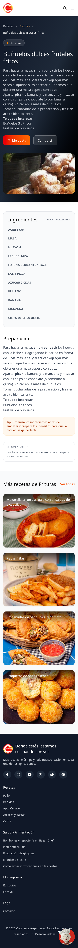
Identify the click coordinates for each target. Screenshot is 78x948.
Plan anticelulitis (14, 847)
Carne (7, 821)
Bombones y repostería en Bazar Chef (28, 840)
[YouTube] (30, 775)
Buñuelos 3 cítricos (17, 123)
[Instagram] (18, 775)
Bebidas (8, 802)
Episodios (9, 885)
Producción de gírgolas (18, 853)
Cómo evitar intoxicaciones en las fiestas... (31, 866)
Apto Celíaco (11, 808)
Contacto (9, 911)
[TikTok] (52, 775)
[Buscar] (65, 8)
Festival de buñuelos (18, 128)
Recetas (8, 26)
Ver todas (67, 484)
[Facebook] (7, 775)
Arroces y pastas (14, 815)
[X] (41, 775)
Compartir (45, 140)
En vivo (8, 892)
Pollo (6, 795)
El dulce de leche (14, 860)
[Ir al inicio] (8, 8)
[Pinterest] (63, 775)
